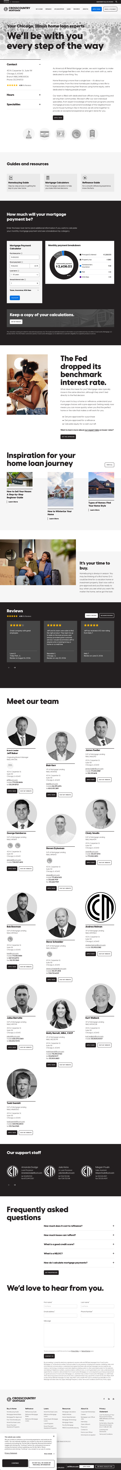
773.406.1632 (57, 877)
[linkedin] (109, 1399)
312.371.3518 (56, 971)
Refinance (48, 9)
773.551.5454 (17, 956)
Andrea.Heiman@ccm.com (95, 945)
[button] (24, 64)
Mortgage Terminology (69, 1420)
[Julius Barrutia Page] (22, 998)
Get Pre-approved (68, 436)
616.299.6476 (56, 786)
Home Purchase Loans (13, 1422)
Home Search (15, 2)
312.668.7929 (53, 880)
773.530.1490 (93, 856)
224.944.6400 (17, 1124)
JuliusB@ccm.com (13, 1036)
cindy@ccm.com (91, 852)
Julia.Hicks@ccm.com (66, 1173)
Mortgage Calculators (69, 1412)
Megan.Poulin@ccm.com (104, 1173)
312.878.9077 (53, 1056)
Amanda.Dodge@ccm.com (31, 1173)
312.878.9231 (28, 1176)
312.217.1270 (95, 854)
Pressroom (84, 1427)
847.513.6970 (14, 958)
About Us (85, 9)
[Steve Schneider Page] (61, 922)
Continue (15, 1463)
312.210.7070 (14, 1041)
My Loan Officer (59, 9)
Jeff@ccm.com (12, 780)
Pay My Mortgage (67, 1425)
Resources (77, 9)
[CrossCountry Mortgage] (17, 9)
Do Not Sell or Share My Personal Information (41, 1464)
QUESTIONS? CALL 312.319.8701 (105, 2)
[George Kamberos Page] (22, 814)
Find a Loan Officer (87, 1432)
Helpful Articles (66, 1414)
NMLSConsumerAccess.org (70, 1427)
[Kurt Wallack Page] (100, 998)
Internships (84, 1421)
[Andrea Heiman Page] (100, 907)
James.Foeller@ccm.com (94, 769)
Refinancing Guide (30, 1412)
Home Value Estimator (69, 1417)
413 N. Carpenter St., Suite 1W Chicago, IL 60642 (19, 72)
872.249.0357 (29, 1178)
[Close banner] (53, 1436)
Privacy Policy (75, 1351)
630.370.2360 (18, 1039)
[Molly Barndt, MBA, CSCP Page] (61, 1014)
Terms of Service (86, 1351)
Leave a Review (91, 615)
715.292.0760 (57, 1054)
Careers (83, 1414)
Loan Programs (48, 1423)
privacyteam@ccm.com (103, 1377)
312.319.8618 (92, 773)
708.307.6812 (17, 862)
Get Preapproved (51, 1272)
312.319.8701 (18, 79)
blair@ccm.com (52, 784)
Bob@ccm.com (13, 953)
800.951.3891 (53, 788)
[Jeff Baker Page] (22, 731)
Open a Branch (85, 1424)
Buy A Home (39, 9)
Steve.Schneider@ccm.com (56, 969)
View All (109, 465)
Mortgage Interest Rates (14, 1414)
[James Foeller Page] (100, 731)
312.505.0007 (97, 1039)
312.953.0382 (96, 947)
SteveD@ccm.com (53, 875)
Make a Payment (110, 9)
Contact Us (84, 1429)
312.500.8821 (54, 1058)
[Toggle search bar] (116, 2)
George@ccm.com (14, 860)
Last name (85, 1302)
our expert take (92, 430)
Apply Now (96, 9)
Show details (48, 1454)
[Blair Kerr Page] (61, 746)
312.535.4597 (102, 1176)
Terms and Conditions (105, 1434)
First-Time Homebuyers (14, 1420)
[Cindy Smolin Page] (100, 814)
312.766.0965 (14, 1126)
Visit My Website (26, 791)
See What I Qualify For (104, 1466)
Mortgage (6, 2)
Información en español (88, 1435)
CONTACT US (49, 1356)
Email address (49, 1311)
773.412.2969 (95, 771)
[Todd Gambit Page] (22, 1084)
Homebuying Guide (13, 1412)
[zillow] (113, 1399)
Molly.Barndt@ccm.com (55, 1052)
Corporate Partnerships (88, 1412)
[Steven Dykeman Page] (61, 829)
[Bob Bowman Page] (22, 907)
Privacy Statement (11, 1453)
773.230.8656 (17, 782)
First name (48, 1302)
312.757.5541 (14, 960)
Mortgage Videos (67, 1422)
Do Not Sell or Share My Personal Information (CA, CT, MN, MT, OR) (106, 1425)
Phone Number (87, 1311)
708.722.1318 (65, 1176)
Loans (69, 9)
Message (47, 1321)
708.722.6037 (53, 973)
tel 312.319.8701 (59, 1467)
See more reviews (107, 615)
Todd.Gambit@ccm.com (16, 1122)
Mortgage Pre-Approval (14, 1417)
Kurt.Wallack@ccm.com (94, 1036)
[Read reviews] (12, 85)
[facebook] (104, 1399)
